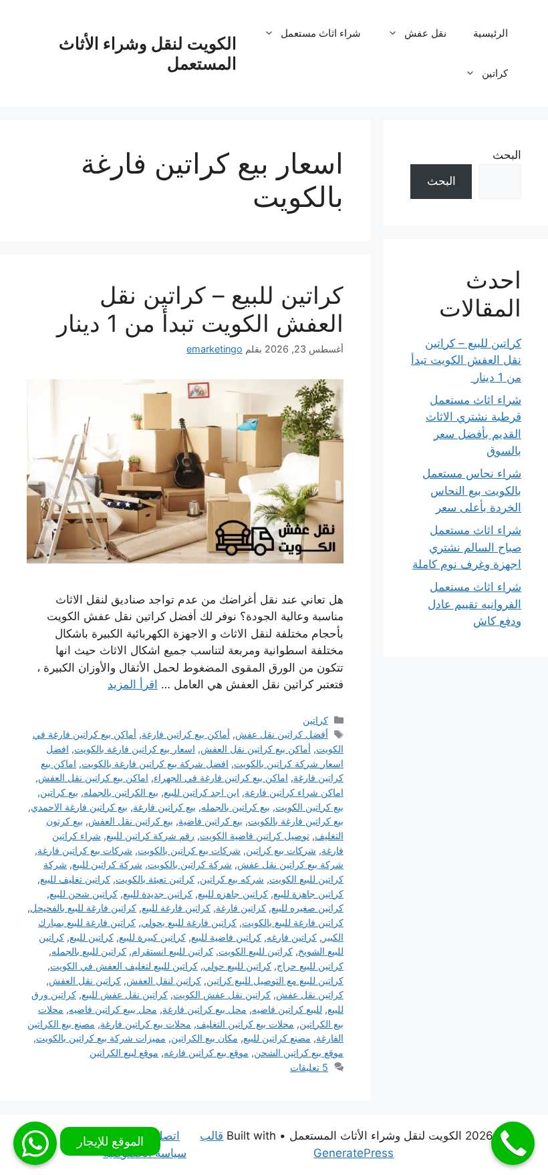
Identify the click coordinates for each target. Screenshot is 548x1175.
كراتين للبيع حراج (310, 965)
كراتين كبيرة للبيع (152, 937)
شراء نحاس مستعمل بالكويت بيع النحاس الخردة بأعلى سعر (471, 490)
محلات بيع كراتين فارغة (145, 1023)
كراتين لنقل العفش (163, 980)
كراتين (495, 73)
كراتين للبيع (92, 937)
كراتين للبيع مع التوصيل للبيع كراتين (275, 980)
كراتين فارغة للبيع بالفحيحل (83, 907)
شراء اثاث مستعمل (321, 33)
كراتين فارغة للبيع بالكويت (293, 922)
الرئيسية (490, 33)
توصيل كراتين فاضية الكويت (254, 835)
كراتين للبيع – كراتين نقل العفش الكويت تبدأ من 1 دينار (197, 309)
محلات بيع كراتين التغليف (245, 1023)
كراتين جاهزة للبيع (308, 893)
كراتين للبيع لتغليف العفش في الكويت (124, 965)
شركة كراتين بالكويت (190, 864)
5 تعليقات (309, 1067)
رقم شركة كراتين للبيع (150, 835)
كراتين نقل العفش (85, 980)
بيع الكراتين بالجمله (121, 792)
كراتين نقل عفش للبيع (125, 994)
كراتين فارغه (292, 937)
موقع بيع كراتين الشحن (299, 1052)
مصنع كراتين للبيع (277, 1037)
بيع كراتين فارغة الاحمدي (79, 806)
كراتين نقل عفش (310, 994)
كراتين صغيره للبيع (307, 907)
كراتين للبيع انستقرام (172, 951)
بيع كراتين (59, 792)
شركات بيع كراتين (281, 850)
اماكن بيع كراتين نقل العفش (93, 777)
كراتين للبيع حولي (237, 965)
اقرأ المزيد (133, 684)
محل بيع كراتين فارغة (204, 1009)
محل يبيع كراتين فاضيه (113, 1009)
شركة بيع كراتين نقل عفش (290, 864)
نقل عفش (425, 33)
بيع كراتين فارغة (164, 806)
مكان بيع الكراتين (204, 1037)
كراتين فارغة (241, 907)
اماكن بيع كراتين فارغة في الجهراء (221, 777)
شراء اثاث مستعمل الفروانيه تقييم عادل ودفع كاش (474, 604)
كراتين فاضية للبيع (226, 937)
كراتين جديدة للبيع (157, 893)
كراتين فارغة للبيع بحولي (189, 922)
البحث (507, 155)
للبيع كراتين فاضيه (287, 1009)
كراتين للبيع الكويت (256, 951)
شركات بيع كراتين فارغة (84, 850)
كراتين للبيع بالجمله (88, 951)
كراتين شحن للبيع (83, 893)
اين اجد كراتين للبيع (201, 792)
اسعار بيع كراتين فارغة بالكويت (134, 748)
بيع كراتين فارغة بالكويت (296, 821)
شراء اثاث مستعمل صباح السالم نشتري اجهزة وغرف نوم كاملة (466, 547)
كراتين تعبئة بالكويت (155, 879)
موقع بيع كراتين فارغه (206, 1052)
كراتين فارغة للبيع (176, 907)
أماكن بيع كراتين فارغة (186, 734)
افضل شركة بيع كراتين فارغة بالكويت (155, 763)
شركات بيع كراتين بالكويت (189, 850)
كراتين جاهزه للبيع (233, 893)
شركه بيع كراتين (232, 879)
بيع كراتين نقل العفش (130, 821)
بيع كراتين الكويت (309, 806)
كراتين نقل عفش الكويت (222, 994)
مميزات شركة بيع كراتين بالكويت (101, 1037)
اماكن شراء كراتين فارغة (294, 792)
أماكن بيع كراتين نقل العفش (255, 748)
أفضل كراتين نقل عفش (281, 734)
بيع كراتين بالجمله (235, 806)
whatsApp (35, 1143)
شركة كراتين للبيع (107, 864)
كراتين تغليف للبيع (75, 879)
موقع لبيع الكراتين (124, 1052)
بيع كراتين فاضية (210, 821)
